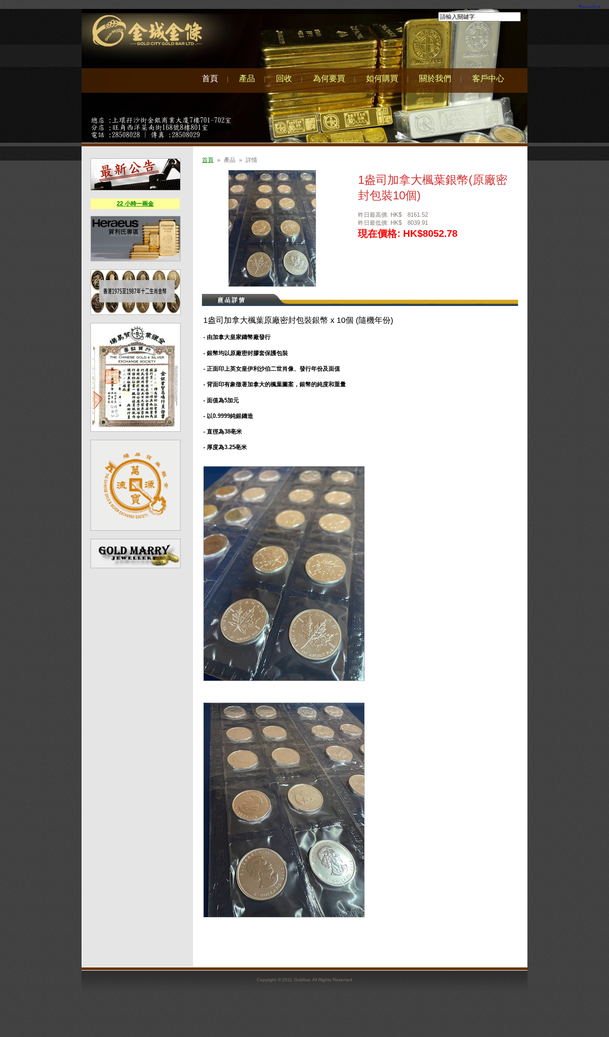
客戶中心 (488, 78)
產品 (247, 78)
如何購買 (382, 78)
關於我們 (435, 78)
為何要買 (329, 78)
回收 (284, 78)
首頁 (210, 78)
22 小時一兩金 (135, 203)
